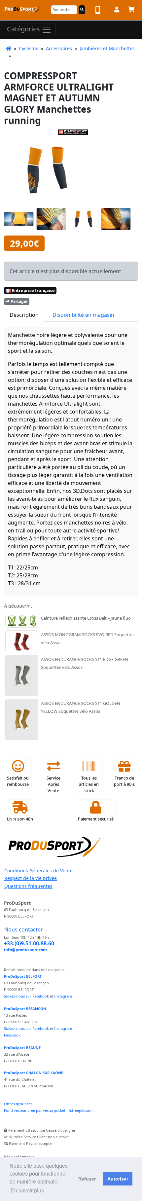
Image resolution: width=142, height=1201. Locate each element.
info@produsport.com (25, 950)
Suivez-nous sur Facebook (26, 996)
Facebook (12, 1035)
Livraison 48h (20, 819)
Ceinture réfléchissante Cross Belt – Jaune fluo (86, 618)
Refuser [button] (87, 1179)
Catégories (24, 28)
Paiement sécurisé (96, 819)
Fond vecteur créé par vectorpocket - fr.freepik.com (48, 1110)
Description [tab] (24, 314)
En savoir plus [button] (27, 1190)
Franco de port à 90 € (124, 781)
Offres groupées (18, 1103)
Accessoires (59, 48)
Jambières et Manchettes (107, 48)
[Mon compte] (117, 10)
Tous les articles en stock (89, 784)
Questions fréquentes (28, 886)
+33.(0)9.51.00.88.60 (29, 943)
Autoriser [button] (117, 1179)
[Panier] (131, 10)
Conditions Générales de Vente (38, 870)
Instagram (63, 996)
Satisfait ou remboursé (18, 781)
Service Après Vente (53, 784)
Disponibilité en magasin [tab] (83, 314)
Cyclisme (28, 48)
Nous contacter (23, 929)
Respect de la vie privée (30, 878)
